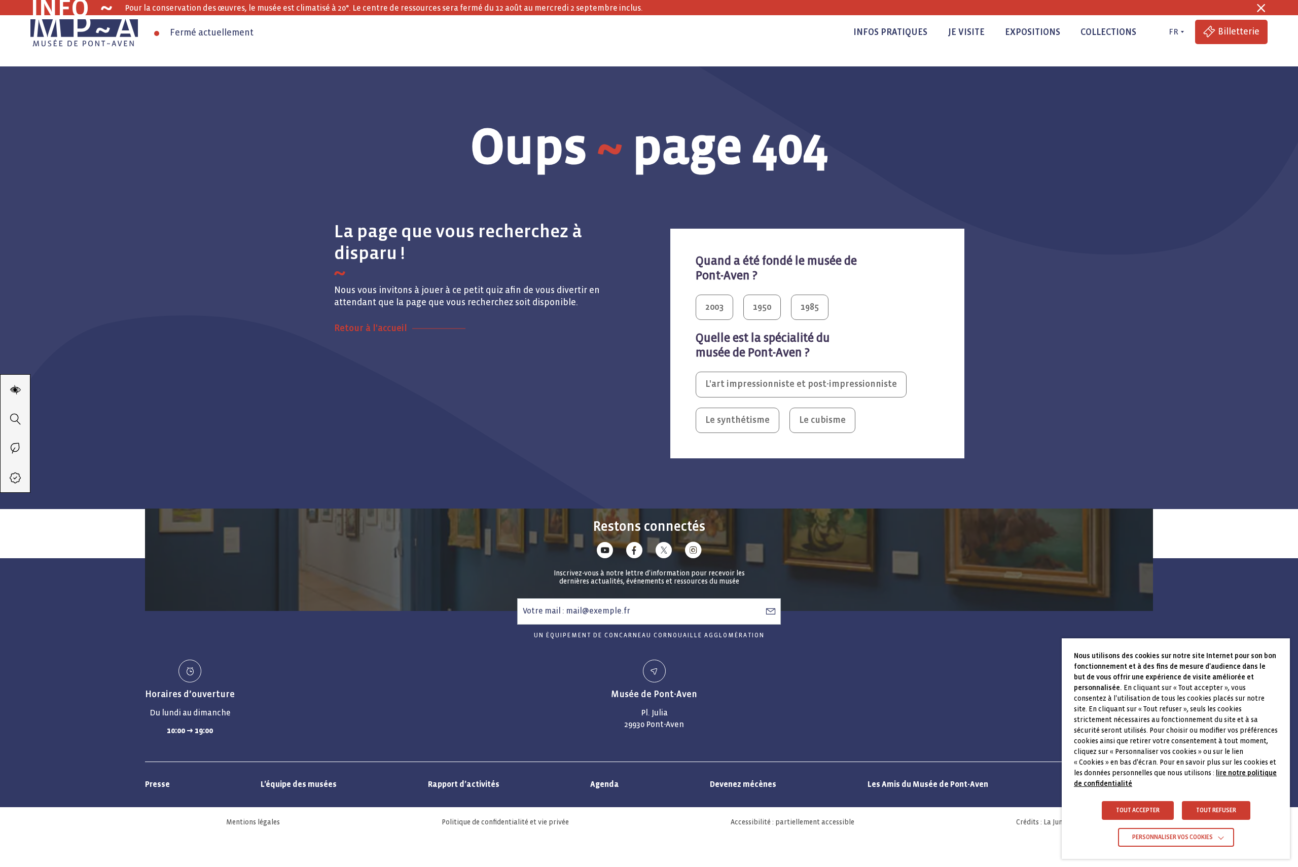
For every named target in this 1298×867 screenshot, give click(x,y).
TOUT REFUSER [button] (1216, 810)
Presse (157, 784)
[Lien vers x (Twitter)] (664, 552)
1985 (810, 307)
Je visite (966, 32)
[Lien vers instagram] (693, 552)
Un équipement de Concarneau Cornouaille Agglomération (649, 635)
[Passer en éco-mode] (15, 448)
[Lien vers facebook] (634, 552)
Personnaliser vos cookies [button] (1172, 837)
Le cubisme (822, 420)
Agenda (604, 784)
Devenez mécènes (743, 784)
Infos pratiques (890, 32)
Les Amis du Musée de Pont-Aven (928, 784)
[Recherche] (15, 419)
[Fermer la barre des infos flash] (1261, 8)
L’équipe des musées (299, 784)
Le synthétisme (737, 420)
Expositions (1032, 32)
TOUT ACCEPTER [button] (1138, 810)
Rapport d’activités (463, 784)
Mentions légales (253, 822)
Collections (1108, 32)
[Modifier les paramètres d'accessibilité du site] (15, 389)
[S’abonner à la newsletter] (771, 611)
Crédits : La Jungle (1044, 822)
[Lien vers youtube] (605, 552)
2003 (714, 307)
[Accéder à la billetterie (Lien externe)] (15, 477)
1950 (762, 307)
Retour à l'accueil (370, 328)
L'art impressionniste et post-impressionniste (801, 384)
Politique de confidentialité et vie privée (505, 822)
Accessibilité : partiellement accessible (792, 822)
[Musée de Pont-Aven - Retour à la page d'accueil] (84, 32)
